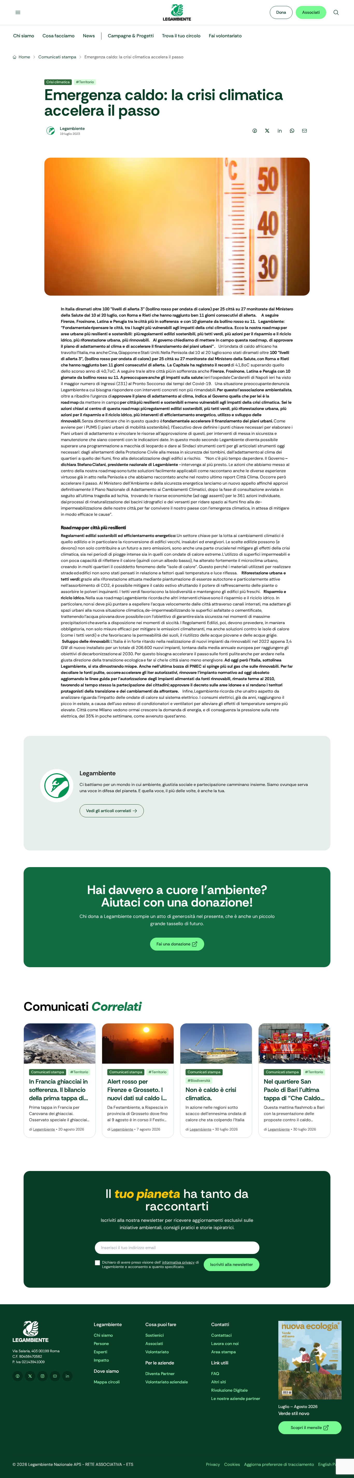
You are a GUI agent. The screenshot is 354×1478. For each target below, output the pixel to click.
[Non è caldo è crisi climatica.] (216, 1080)
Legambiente (44, 1129)
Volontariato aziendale (166, 1382)
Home (24, 57)
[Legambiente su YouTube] (55, 1376)
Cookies (232, 1464)
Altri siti (218, 1382)
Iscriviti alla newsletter (231, 1264)
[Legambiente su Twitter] (30, 1376)
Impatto (101, 1360)
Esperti (100, 1352)
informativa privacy (178, 1262)
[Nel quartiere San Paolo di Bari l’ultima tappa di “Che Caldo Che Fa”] (294, 1080)
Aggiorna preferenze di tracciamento (279, 1464)
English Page (330, 1464)
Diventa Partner (160, 1373)
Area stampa (223, 1352)
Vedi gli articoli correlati (108, 810)
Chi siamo (103, 1335)
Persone (101, 1343)
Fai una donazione (173, 944)
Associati (311, 12)
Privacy (213, 1464)
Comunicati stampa (57, 57)
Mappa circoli (107, 1382)
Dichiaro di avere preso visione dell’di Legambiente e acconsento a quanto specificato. (150, 1264)
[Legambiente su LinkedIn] (67, 1376)
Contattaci (221, 1335)
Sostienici (154, 1335)
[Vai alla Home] (177, 12)
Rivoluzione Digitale (229, 1390)
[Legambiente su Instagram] (42, 1376)
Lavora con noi (225, 1343)
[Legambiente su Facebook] (17, 1376)
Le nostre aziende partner (235, 1398)
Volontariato (157, 1352)
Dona (281, 12)
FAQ (215, 1373)
